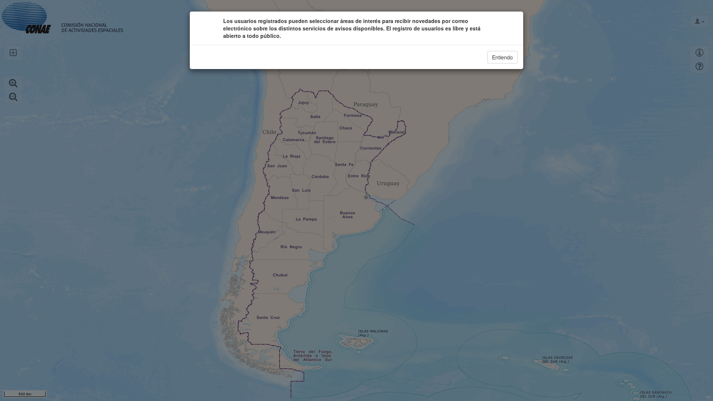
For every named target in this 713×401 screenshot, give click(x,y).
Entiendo (502, 57)
